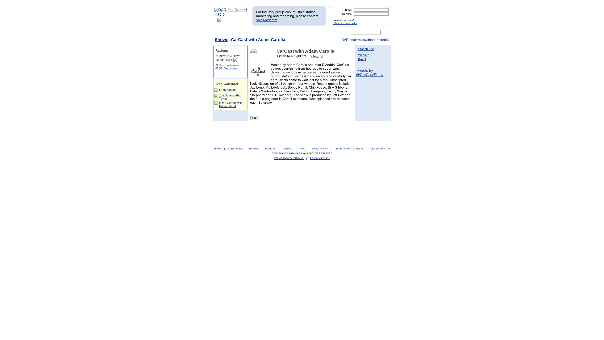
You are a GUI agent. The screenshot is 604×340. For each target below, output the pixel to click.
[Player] (268, 32)
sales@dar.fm (266, 20)
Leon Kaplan (227, 90)
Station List (366, 49)
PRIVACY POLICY (320, 158)
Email (362, 59)
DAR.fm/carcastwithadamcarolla (365, 40)
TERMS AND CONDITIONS (289, 158)
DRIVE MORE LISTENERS (350, 148)
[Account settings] (325, 32)
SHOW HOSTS (320, 148)
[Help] (288, 32)
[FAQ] (306, 32)
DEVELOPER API (380, 148)
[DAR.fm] (231, 14)
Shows (221, 39)
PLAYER (254, 148)
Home (222, 65)
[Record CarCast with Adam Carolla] (256, 51)
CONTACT (288, 148)
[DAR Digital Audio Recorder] (222, 32)
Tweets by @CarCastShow (369, 72)
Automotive (233, 65)
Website (363, 55)
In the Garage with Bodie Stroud (231, 104)
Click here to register (345, 23)
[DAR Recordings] (245, 32)
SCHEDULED (235, 148)
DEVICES (271, 148)
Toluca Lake (230, 68)
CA (220, 68)
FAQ (303, 148)
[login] (383, 18)
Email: (348, 9)
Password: (346, 13)
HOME (218, 148)
